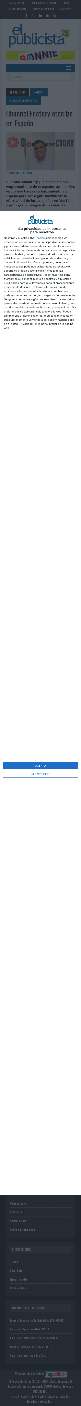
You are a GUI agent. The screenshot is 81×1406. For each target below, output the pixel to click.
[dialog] (40, 703)
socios (41, 238)
